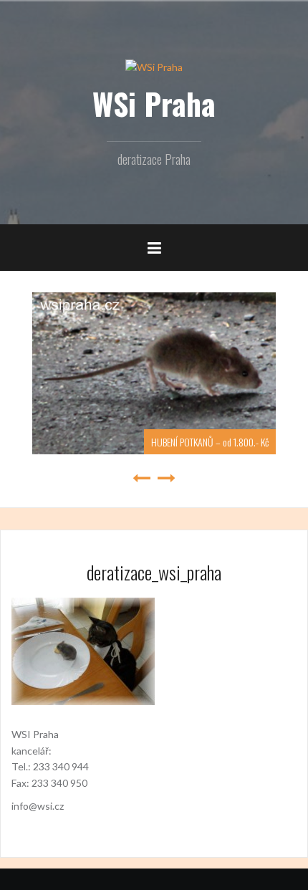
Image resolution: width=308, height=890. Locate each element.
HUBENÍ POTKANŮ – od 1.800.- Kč (190, 441)
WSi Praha (154, 103)
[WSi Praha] (154, 66)
